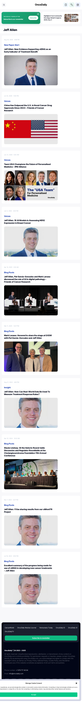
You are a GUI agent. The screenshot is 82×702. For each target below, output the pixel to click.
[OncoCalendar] (77, 4)
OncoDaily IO (60, 628)
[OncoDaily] (41, 5)
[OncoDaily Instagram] (27, 681)
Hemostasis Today (46, 628)
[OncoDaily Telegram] (47, 681)
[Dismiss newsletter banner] (38, 14)
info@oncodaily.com (16, 674)
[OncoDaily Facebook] (20, 681)
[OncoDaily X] (13, 681)
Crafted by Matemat (41, 694)
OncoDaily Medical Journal (26, 628)
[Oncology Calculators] (65, 4)
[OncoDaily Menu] (4, 5)
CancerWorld (9, 628)
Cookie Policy (50, 689)
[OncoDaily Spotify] (41, 681)
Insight (7, 387)
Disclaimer (59, 689)
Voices (7, 101)
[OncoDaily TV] (34, 681)
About (21, 689)
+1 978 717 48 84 (22, 670)
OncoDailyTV (9, 631)
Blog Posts (9, 272)
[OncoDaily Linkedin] (7, 681)
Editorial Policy (39, 689)
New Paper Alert (11, 45)
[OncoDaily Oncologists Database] (71, 4)
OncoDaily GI (72, 628)
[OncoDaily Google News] (61, 681)
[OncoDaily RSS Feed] (68, 681)
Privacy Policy (29, 689)
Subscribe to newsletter (41, 638)
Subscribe (33, 18)
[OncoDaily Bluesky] (54, 681)
